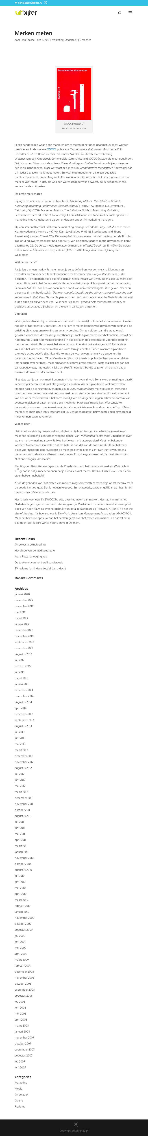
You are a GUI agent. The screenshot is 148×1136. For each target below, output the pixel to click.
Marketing (58, 39)
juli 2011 (19, 822)
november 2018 (24, 636)
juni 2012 (20, 780)
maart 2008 (22, 1025)
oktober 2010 (23, 864)
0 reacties (85, 39)
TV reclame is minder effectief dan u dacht (40, 568)
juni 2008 (20, 1007)
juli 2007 (20, 1061)
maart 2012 (21, 792)
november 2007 (24, 1037)
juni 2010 (20, 881)
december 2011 (23, 798)
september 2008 (25, 989)
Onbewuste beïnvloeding (30, 544)
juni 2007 (20, 1067)
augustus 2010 (23, 870)
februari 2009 (23, 965)
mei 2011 (20, 834)
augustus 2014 (23, 702)
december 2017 (24, 648)
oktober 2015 (23, 666)
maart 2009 (22, 959)
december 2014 (24, 690)
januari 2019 (22, 624)
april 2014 (21, 708)
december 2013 (24, 714)
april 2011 (20, 840)
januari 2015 (22, 684)
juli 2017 (19, 660)
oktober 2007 (23, 1043)
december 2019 (24, 600)
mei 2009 (20, 947)
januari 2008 (22, 1031)
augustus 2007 (23, 1055)
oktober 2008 (23, 983)
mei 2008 (20, 1013)
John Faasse (28, 39)
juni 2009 (20, 941)
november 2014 (24, 696)
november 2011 (24, 804)
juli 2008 (20, 1001)
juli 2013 (19, 732)
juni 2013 (20, 738)
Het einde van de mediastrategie (35, 550)
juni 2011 (20, 828)
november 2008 (24, 977)
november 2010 (24, 858)
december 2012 (24, 756)
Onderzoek (71, 39)
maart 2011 (21, 846)
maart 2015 (21, 678)
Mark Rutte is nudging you (31, 556)
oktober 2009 (23, 923)
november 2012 (24, 762)
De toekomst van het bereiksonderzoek (39, 562)
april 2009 (21, 953)
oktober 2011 (22, 810)
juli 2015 (20, 672)
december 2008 (24, 971)
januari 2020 (22, 594)
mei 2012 (20, 786)
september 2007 (25, 1049)
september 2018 (24, 642)
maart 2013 (21, 750)
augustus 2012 (23, 768)
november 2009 (24, 917)
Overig (19, 1100)
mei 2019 (20, 612)
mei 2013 (20, 744)
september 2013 (24, 720)
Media (18, 1088)
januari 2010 (22, 911)
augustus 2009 (24, 929)
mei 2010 (20, 887)
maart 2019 (21, 618)
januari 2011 (22, 852)
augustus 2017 (23, 654)
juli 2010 (20, 876)
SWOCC (51, 149)
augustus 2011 (23, 816)
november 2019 (24, 606)
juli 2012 (19, 774)
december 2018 (24, 630)
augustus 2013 (23, 726)
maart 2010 (21, 899)
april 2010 (21, 893)
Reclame (20, 1106)
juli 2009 (20, 935)
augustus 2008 (24, 995)
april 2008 (21, 1019)
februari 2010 (23, 905)
